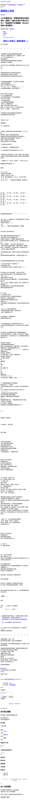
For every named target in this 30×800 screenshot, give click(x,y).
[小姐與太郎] (1, 754)
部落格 (5, 33)
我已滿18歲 (3, 797)
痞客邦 (10, 679)
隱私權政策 (25, 779)
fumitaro (2, 671)
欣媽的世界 (2, 745)
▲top (2, 687)
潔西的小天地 (7, 11)
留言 (13, 679)
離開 (8, 797)
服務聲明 (15, 780)
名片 (4, 35)
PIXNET (6, 779)
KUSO (10, 683)
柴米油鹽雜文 (12, 684)
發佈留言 (3, 698)
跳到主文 (3, 14)
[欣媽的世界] (1, 747)
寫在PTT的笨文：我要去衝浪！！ (15, 41)
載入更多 (3, 690)
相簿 (4, 31)
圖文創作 (12, 29)
